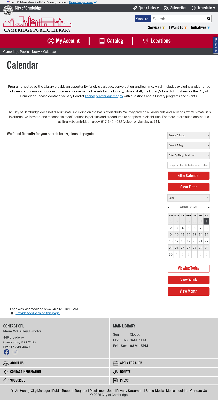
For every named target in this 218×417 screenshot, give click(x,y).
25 (182, 248)
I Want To (176, 27)
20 (194, 241)
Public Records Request (69, 391)
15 (206, 234)
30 (171, 254)
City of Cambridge (28, 8)
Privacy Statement (130, 391)
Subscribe (178, 8)
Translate (205, 8)
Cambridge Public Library (21, 52)
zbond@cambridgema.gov (104, 96)
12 (188, 234)
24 (176, 248)
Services (154, 27)
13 (194, 234)
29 (206, 248)
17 (176, 241)
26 (188, 248)
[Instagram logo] (16, 353)
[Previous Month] (168, 207)
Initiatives (198, 27)
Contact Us (198, 391)
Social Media (155, 391)
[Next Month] (208, 207)
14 (200, 234)
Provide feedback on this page (37, 313)
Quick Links (147, 8)
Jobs (110, 391)
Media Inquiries (177, 391)
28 (200, 248)
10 (176, 234)
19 (188, 241)
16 (171, 241)
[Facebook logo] (7, 353)
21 (200, 241)
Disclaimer (97, 391)
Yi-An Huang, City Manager (30, 391)
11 (182, 234)
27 (194, 248)
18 (182, 241)
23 (171, 248)
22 (206, 241)
